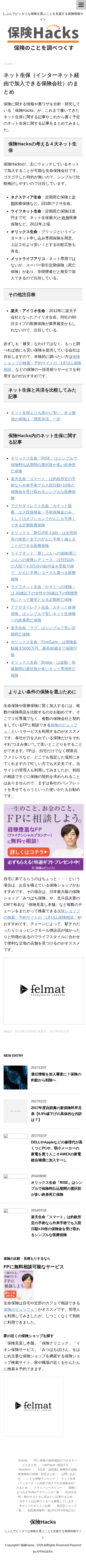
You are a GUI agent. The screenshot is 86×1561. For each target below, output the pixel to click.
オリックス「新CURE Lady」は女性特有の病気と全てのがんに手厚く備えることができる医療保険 (44, 539)
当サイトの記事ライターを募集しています (46, 1501)
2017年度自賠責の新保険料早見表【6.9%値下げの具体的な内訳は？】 (56, 1114)
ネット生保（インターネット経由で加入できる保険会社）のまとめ (46, 1483)
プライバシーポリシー (48, 1487)
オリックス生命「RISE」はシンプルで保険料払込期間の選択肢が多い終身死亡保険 (44, 464)
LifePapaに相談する (56, 1465)
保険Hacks (43, 1522)
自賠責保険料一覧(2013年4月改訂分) (51, 1510)
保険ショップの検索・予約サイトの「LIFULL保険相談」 (42, 363)
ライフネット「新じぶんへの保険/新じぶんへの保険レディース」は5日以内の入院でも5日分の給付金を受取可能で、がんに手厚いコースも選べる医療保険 (44, 566)
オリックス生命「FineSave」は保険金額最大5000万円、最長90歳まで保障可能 (44, 648)
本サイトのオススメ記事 (35, 1506)
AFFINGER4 (45, 1551)
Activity (22, 1460)
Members (25, 1469)
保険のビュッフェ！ (21, 1309)
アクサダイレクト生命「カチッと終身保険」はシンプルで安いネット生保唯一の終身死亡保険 (43, 613)
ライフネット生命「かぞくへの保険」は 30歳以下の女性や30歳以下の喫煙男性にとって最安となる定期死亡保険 (44, 593)
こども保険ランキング (41, 1478)
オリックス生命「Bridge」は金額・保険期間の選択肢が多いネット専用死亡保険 (43, 668)
